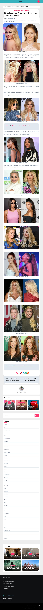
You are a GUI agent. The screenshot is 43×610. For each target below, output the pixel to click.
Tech (5, 519)
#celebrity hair (16, 20)
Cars (5, 444)
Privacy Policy (37, 605)
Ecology (5, 455)
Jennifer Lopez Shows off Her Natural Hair (21, 125)
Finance (5, 471)
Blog (5, 432)
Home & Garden (7, 485)
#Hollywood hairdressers (30, 20)
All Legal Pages (30, 605)
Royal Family (6, 513)
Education (6, 457)
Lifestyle (6, 491)
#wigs (13, 21)
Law (5, 488)
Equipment (6, 463)
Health (5, 483)
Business (6, 435)
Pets (5, 510)
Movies (5, 499)
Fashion (5, 469)
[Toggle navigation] (4, 1)
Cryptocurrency (7, 452)
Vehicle (5, 533)
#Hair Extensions (22, 20)
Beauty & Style (17, 10)
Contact (38, 608)
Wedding (5, 538)
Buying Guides (7, 438)
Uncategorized (7, 530)
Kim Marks (33, 406)
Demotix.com (7, 598)
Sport (5, 516)
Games (5, 480)
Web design (6, 535)
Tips (5, 521)
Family (5, 466)
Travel (5, 527)
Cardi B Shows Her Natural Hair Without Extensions (22, 365)
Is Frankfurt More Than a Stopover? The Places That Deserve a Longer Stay (30, 568)
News (28, 10)
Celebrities (23, 10)
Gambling (6, 477)
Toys (5, 524)
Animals (5, 424)
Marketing (6, 496)
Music (5, 502)
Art (4, 427)
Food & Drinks (7, 474)
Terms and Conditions (26, 608)
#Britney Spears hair (9, 20)
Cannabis (6, 441)
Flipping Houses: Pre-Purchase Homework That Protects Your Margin (12, 557)
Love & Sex (6, 494)
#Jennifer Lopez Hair (8, 21)
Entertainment (7, 460)
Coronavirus (6, 449)
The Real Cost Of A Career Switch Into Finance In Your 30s (12, 568)
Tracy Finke (9, 18)
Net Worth (6, 505)
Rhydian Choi (21, 406)
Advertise (34, 608)
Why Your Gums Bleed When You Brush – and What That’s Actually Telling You (30, 557)
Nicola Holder (9, 406)
